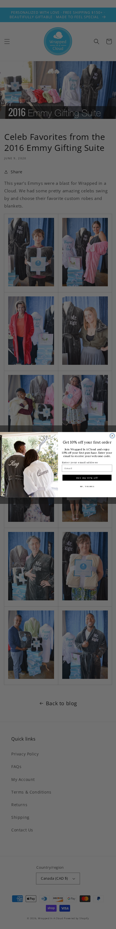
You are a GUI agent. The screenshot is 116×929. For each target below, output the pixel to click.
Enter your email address (80, 462)
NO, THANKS (87, 486)
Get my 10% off (87, 477)
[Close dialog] (112, 436)
